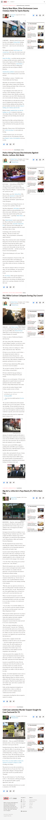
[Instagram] (21, 806)
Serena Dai (13, 14)
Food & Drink (19, 488)
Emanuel (10, 220)
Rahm (7, 220)
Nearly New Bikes (7, 58)
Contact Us (31, 803)
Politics (22, 149)
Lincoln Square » (30, 176)
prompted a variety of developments (12, 138)
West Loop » (29, 45)
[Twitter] (21, 800)
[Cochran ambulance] (12, 424)
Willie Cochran (14, 327)
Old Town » (29, 32)
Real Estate (27, 5)
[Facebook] (21, 801)
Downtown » (29, 39)
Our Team (31, 804)
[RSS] (21, 807)
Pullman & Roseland (8, 149)
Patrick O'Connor (19, 330)
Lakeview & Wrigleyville (9, 5)
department (12, 196)
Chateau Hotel (17, 42)
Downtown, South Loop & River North (12, 292)
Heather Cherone (14, 159)
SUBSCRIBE (24, 811)
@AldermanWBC (8, 396)
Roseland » (29, 313)
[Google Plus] (21, 804)
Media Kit (30, 807)
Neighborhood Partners (33, 800)
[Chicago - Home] (6, 2)
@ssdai (12, 16)
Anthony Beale (17, 194)
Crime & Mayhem (17, 149)
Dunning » (29, 527)
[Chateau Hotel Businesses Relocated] (14, 28)
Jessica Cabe (13, 497)
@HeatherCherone (14, 162)
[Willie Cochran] (16, 470)
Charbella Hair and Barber (8, 71)
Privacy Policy (10, 814)
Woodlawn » (29, 170)
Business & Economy (21, 5)
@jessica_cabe (14, 498)
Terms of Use (6, 814)
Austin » (29, 188)
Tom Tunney (7, 275)
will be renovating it (9, 130)
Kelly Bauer (13, 716)
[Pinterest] (21, 803)
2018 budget (16, 208)
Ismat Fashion (19, 63)
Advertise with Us (32, 801)
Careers (30, 806)
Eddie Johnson (20, 215)
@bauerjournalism (14, 717)
